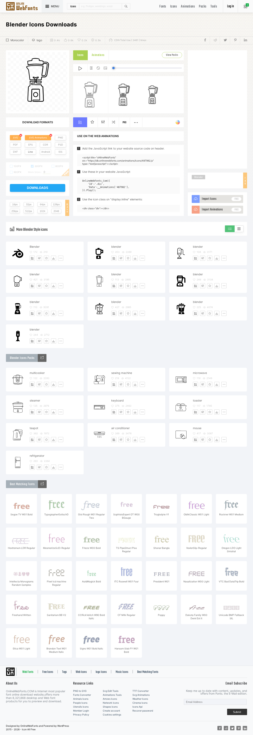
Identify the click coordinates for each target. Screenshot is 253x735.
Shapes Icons (110, 706)
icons (73, 6)
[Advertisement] (217, 109)
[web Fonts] (42, 484)
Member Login (81, 710)
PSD (60, 144)
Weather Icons (140, 698)
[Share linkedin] (243, 40)
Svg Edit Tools (110, 690)
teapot (34, 428)
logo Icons (101, 672)
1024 (42, 211)
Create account (111, 710)
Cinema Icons (139, 702)
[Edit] (39, 258)
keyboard (117, 400)
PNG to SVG (80, 690)
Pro (124, 122)
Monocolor (17, 40)
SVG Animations (38, 137)
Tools (214, 6)
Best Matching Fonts (147, 672)
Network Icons (111, 702)
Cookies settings (112, 714)
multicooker (37, 373)
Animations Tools (112, 694)
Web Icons (81, 672)
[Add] (32, 258)
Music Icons (122, 672)
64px (42, 204)
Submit (237, 712)
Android (45, 151)
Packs (203, 6)
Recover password (142, 710)
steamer (35, 400)
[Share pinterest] (235, 40)
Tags (64, 672)
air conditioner (120, 428)
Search (126, 6)
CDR (45, 144)
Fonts (162, 6)
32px (28, 204)
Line (30, 151)
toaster (197, 400)
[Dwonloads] (53, 258)
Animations (188, 6)
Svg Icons (24, 6)
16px (15, 204)
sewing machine (121, 373)
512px (28, 211)
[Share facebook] (206, 40)
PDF (15, 144)
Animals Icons (80, 698)
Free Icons (47, 672)
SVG (15, 137)
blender (116, 246)
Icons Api (137, 706)
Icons (173, 6)
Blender (198, 177)
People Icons (80, 702)
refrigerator (37, 455)
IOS (60, 151)
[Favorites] (46, 258)
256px (14, 211)
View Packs (172, 55)
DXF (15, 151)
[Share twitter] (225, 40)
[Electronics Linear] (42, 358)
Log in (230, 6)
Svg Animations (141, 694)
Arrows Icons (110, 698)
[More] (60, 258)
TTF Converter (140, 690)
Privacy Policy (81, 714)
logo (39, 40)
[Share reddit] (215, 40)
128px (56, 204)
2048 (56, 211)
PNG (60, 137)
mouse (197, 428)
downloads (37, 188)
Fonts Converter (82, 694)
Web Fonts (27, 672)
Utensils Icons (81, 706)
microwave (200, 373)
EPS (30, 144)
